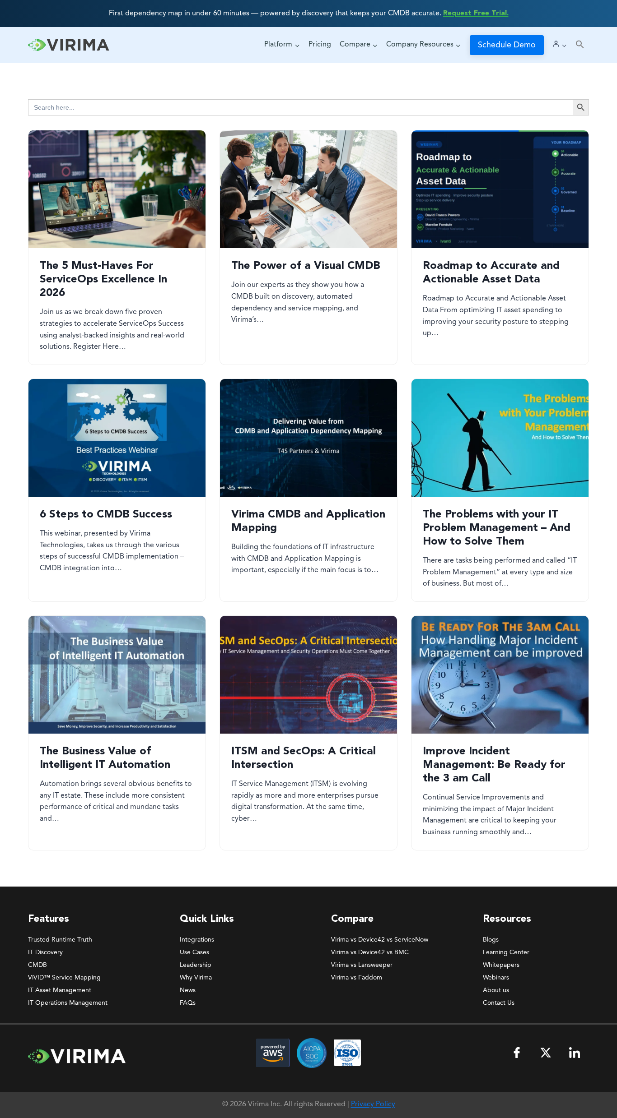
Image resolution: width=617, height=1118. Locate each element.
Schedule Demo (507, 45)
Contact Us (498, 1003)
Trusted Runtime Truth (60, 940)
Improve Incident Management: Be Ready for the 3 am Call (494, 765)
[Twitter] (545, 1052)
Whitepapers (501, 965)
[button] (580, 45)
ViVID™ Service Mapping (64, 978)
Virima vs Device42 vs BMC (370, 952)
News (188, 990)
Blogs (491, 940)
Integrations (197, 940)
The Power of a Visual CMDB (305, 266)
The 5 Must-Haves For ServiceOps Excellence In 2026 (103, 280)
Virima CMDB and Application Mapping (308, 521)
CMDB (37, 965)
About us (496, 990)
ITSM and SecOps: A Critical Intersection (303, 758)
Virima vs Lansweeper (362, 965)
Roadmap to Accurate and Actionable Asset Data (491, 273)
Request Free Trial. (476, 13)
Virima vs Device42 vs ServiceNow (379, 940)
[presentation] (117, 189)
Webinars (496, 978)
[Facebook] (516, 1052)
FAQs (188, 1003)
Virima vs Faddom (356, 978)
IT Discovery (45, 952)
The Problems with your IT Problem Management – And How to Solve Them (496, 528)
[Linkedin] (574, 1052)
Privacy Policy (373, 1104)
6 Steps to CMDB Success (106, 514)
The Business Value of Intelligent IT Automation (105, 758)
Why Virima (196, 978)
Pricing (319, 44)
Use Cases (194, 952)
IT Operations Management (68, 1003)
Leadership (195, 965)
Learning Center (506, 952)
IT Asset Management (59, 990)
